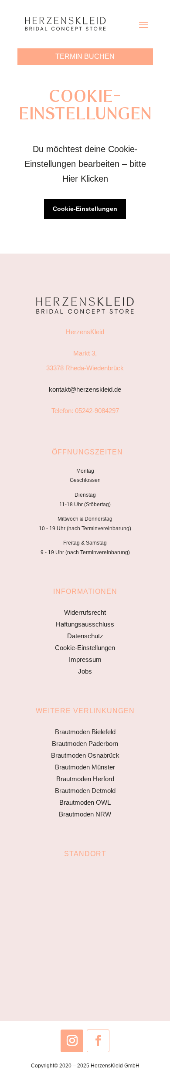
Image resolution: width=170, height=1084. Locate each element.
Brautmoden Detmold (85, 790)
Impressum (85, 659)
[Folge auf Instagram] (72, 1041)
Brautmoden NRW (85, 814)
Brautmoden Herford (85, 779)
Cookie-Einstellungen (85, 647)
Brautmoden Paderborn (85, 743)
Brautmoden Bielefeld (85, 731)
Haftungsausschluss (85, 624)
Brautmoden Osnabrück (85, 755)
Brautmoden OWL (85, 802)
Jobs (85, 671)
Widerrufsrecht (85, 612)
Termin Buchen (85, 56)
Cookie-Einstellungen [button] (85, 208)
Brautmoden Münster (85, 767)
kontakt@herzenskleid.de (85, 389)
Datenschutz (85, 636)
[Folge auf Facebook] (98, 1041)
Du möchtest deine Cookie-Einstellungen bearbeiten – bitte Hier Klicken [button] (85, 163)
